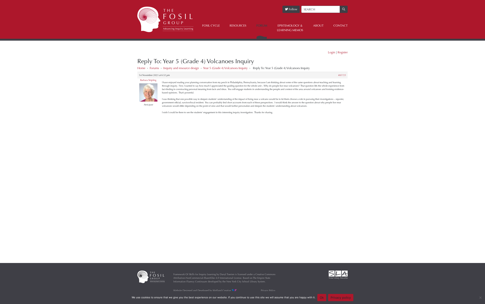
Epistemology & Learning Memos (290, 28)
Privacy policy (341, 297)
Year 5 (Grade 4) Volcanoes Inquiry (225, 68)
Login (331, 52)
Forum (261, 25)
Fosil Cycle (211, 25)
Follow (292, 9)
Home (141, 68)
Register (343, 52)
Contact (340, 25)
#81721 (342, 75)
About (318, 25)
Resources (238, 25)
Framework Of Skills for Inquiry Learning (194, 274)
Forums (154, 68)
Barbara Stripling (148, 80)
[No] (480, 297)
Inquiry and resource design (181, 68)
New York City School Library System (245, 281)
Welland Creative (222, 290)
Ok (322, 297)
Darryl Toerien (227, 274)
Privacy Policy (268, 290)
